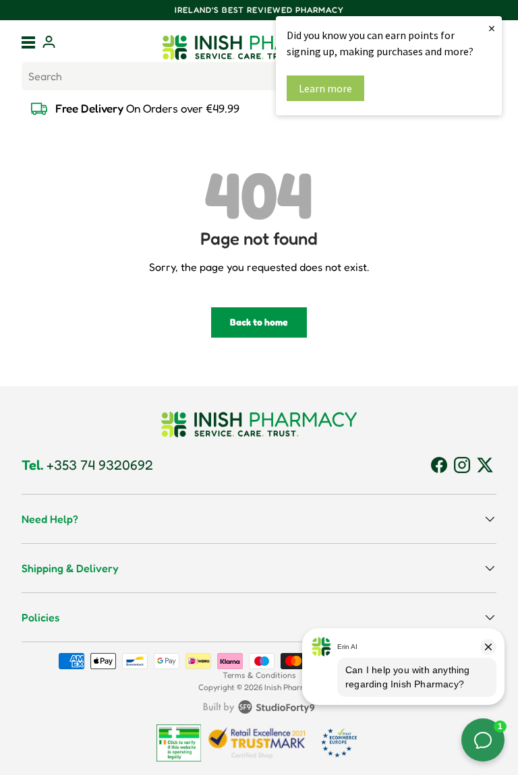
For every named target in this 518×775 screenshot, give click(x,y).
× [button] (491, 28)
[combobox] (259, 76)
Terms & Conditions (259, 675)
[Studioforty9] (259, 709)
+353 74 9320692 (87, 465)
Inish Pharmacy (292, 687)
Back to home (259, 322)
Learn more (325, 88)
